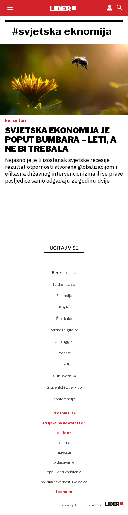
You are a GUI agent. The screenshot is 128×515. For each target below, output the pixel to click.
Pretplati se (64, 413)
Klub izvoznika (64, 376)
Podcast (64, 353)
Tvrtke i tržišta (64, 284)
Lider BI (64, 364)
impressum (64, 452)
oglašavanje (64, 462)
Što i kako (64, 318)
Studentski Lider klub (64, 387)
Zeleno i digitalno (64, 330)
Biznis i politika (64, 272)
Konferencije (64, 399)
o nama (64, 442)
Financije (64, 295)
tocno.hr (64, 491)
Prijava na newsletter (64, 423)
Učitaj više (64, 248)
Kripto (64, 307)
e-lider (64, 432)
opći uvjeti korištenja (64, 472)
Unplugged (64, 341)
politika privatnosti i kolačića (64, 482)
